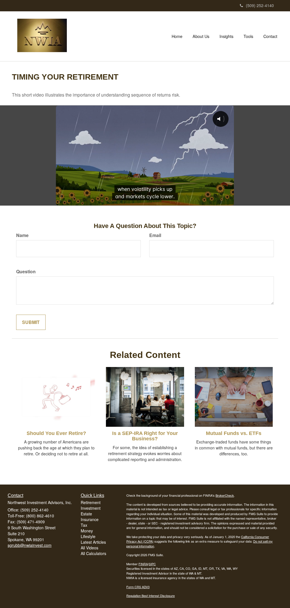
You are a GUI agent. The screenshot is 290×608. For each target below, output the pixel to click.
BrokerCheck (225, 495)
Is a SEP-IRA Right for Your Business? (145, 436)
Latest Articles (93, 542)
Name (22, 235)
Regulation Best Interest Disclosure (150, 595)
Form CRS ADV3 (138, 586)
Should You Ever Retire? (56, 433)
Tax (84, 525)
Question (26, 271)
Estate (86, 514)
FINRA (143, 564)
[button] (200, 36)
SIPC (152, 564)
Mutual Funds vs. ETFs (233, 433)
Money (87, 531)
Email (155, 235)
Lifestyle (88, 536)
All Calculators (93, 553)
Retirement (91, 502)
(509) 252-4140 (260, 5)
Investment (91, 508)
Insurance (90, 519)
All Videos (89, 548)
